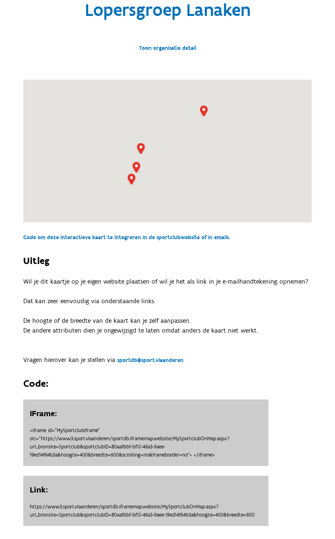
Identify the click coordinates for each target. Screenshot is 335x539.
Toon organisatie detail (167, 48)
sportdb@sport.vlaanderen (150, 360)
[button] (141, 148)
